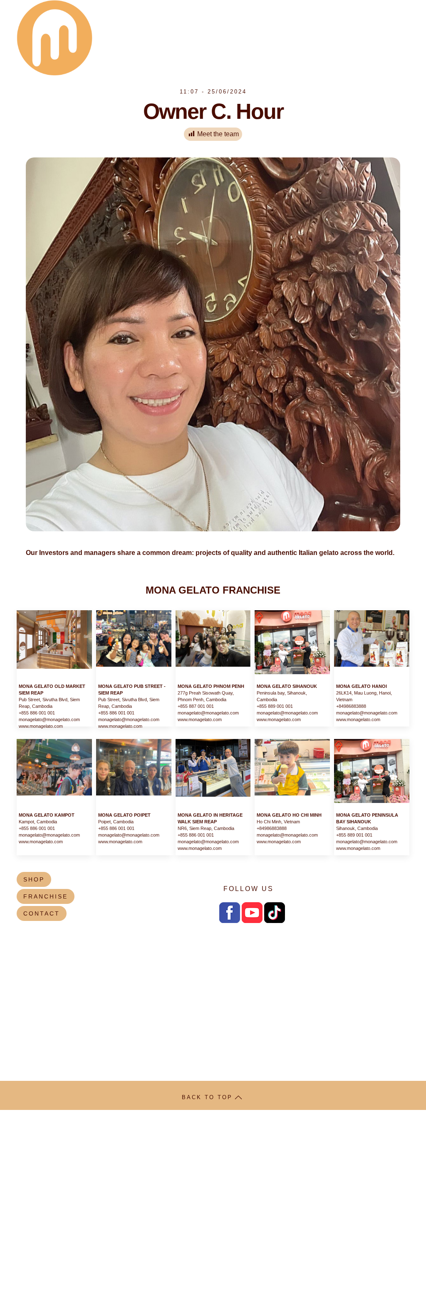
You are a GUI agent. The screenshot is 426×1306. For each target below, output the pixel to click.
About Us (115, 27)
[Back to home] (54, 38)
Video (351, 27)
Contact (388, 27)
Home (394, 48)
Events (266, 27)
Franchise (223, 27)
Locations (310, 27)
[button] (238, 1097)
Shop (183, 27)
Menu (153, 27)
